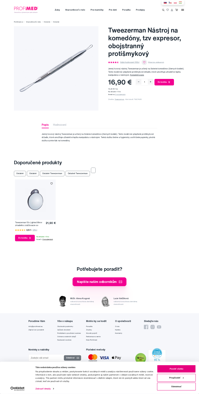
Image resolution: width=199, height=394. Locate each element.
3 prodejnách (120, 94)
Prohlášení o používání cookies (69, 333)
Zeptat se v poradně (36, 330)
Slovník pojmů (91, 333)
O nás (117, 326)
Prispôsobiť (174, 377)
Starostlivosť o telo (75, 10)
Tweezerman (119, 99)
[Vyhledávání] (163, 10)
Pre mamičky (97, 10)
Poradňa (126, 10)
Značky (89, 330)
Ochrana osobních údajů (66, 336)
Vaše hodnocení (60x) (129, 62)
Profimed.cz (18, 22)
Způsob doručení (63, 330)
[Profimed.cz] (26, 10)
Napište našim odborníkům (97, 281)
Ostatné (47, 22)
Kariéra (117, 330)
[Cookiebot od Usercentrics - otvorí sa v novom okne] (17, 389)
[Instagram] (152, 327)
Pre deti (113, 10)
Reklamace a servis (93, 336)
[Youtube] (159, 327)
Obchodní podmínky (65, 326)
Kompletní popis (137, 75)
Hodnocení (59, 124)
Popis (45, 124)
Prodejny (140, 10)
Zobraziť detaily (43, 389)
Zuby (57, 10)
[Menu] (183, 9)
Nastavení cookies (64, 340)
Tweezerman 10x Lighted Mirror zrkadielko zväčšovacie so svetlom (28, 224)
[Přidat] (150, 81)
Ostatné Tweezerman (52, 173)
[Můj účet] (172, 10)
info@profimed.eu (35, 326)
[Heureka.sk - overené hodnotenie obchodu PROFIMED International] (157, 359)
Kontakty (118, 333)
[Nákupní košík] (177, 9)
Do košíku (162, 82)
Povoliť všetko (176, 369)
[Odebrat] (138, 81)
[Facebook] (146, 327)
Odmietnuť (176, 386)
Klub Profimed (91, 340)
